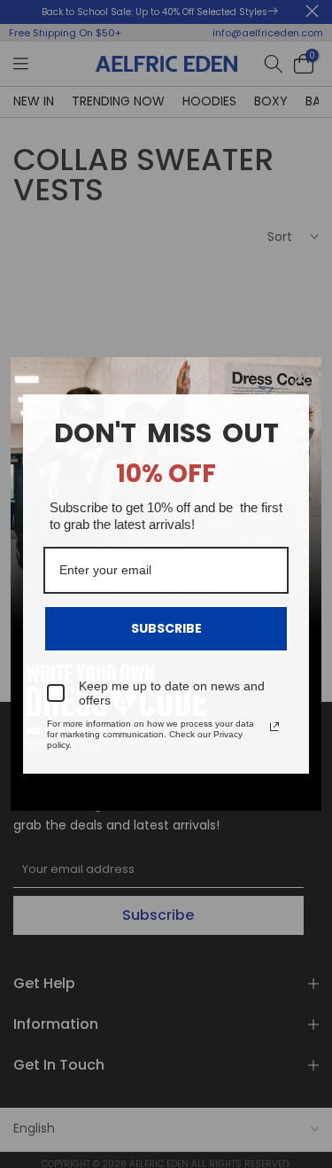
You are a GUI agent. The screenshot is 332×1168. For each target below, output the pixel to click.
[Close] (300, 378)
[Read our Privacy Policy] (274, 726)
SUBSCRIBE (166, 628)
